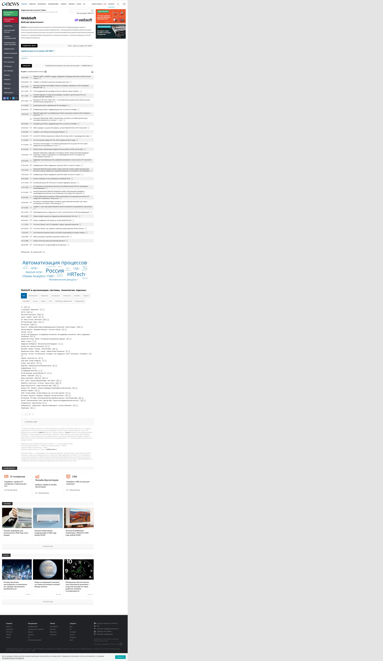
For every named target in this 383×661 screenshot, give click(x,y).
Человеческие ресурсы (63, 279)
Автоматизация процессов (54, 262)
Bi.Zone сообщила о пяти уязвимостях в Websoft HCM (51, 179)
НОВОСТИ (32, 4)
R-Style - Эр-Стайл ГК (28, 363)
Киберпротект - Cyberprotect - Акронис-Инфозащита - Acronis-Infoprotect (46, 405)
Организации (33, 296)
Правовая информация (105, 634)
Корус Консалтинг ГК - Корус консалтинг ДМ (36, 385)
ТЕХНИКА (72, 4)
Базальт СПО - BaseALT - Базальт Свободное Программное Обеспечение (46, 388)
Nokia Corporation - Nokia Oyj (31, 378)
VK (70, 629)
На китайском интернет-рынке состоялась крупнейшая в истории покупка (59, 233)
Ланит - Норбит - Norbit (29, 317)
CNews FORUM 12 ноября (8, 13)
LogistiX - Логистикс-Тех (29, 358)
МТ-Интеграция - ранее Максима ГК (33, 373)
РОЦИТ (84, 266)
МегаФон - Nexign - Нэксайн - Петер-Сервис (36, 349)
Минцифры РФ (50, 266)
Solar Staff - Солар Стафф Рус (31, 361)
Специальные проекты (36, 629)
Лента (84, 278)
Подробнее (24, 58)
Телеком (6, 75)
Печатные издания (34, 640)
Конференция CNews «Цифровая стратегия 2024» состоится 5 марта (56, 165)
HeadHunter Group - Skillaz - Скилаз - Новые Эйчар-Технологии (42, 351)
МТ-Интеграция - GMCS (29, 322)
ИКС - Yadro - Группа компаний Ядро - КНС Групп (38, 380)
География (26, 301)
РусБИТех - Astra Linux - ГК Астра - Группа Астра (37, 383)
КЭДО (50, 276)
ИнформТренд (26, 368)
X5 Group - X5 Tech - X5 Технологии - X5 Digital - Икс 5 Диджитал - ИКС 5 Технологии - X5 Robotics (54, 354)
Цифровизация (9, 49)
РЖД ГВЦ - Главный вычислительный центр (36, 366)
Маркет (30, 632)
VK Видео (73, 632)
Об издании (54, 626)
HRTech (76, 274)
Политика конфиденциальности (108, 629)
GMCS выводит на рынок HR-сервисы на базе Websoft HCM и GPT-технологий (60, 128)
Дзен (71, 640)
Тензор (23, 332)
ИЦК (59, 266)
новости (41, 432)
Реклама (53, 629)
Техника (31, 635)
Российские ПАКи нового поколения (10, 43)
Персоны (86, 296)
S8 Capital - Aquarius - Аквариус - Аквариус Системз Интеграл (42, 395)
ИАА (50, 301)
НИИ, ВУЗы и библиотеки (63, 301)
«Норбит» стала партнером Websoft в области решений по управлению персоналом (62, 207)
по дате (23, 71)
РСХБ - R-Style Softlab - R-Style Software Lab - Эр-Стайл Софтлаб (42, 393)
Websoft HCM (55, 30)
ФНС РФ (84, 270)
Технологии (67, 296)
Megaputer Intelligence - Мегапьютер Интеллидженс (39, 344)
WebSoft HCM (34, 272)
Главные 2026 (10, 37)
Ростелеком (25, 324)
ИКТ (24, 296)
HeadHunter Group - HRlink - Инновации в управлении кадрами (43, 339)
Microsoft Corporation (28, 314)
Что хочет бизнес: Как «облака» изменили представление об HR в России (58, 228)
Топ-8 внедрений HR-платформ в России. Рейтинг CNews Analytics (56, 91)
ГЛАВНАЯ (24, 4)
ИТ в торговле (8, 71)
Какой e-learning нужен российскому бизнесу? (49, 241)
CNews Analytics (33, 276)
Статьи (35, 301)
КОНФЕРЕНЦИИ (53, 4)
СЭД (75, 268)
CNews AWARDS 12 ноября (9, 20)
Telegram (73, 637)
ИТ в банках (8, 66)
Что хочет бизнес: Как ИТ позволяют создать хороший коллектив (55, 224)
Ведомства (44, 296)
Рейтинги (7, 88)
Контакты (53, 635)
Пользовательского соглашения (13, 658)
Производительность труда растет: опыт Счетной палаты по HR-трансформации (61, 212)
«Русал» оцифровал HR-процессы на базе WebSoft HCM (52, 220)
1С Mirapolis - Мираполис (30, 309)
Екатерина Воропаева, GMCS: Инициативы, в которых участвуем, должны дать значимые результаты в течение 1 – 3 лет (60, 119)
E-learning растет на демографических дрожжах (49, 245)
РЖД (84, 268)
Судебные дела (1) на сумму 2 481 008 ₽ (37, 51)
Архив (8, 637)
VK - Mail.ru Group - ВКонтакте (31, 319)
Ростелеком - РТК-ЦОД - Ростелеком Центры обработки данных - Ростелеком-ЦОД (49, 398)
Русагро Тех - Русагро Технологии (32, 346)
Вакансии (53, 632)
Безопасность (8, 57)
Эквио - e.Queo (26, 341)
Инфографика (8, 93)
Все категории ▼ (85, 13)
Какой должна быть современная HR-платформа (50, 105)
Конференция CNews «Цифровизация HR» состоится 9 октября (55, 109)
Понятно (120, 657)
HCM (34, 268)
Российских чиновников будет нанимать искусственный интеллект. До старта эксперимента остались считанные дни (60, 202)
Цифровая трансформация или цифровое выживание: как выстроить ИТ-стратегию (62, 160)
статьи (67, 432)
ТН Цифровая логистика (29, 371)
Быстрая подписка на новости (107, 623)
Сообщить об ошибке (104, 631)
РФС (25, 266)
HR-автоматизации (73, 27)
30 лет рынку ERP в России (9, 31)
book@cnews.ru (87, 66)
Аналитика (42, 4)
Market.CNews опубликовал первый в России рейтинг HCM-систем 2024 (58, 149)
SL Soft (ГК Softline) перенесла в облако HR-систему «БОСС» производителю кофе (61, 136)
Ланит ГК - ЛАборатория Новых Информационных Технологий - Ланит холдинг (48, 327)
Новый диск (25, 408)
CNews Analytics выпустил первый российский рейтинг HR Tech (55, 216)
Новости (9, 626)
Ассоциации (55, 296)
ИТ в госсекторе (9, 62)
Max (71, 626)
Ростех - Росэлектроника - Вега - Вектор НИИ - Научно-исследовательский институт (50, 400)
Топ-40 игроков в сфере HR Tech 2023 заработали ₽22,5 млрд (54, 140)
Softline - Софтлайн (27, 376)
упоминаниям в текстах (36, 71)
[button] (118, 4)
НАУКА (79, 4)
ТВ (84, 4)
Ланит (25, 268)
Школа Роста (8, 26)
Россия (55, 270)
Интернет (7, 79)
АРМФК (67, 270)
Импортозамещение (10, 53)
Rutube (72, 635)
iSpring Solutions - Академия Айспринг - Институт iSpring (40, 329)
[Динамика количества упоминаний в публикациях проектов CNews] (92, 72)
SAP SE (59, 276)
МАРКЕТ (64, 4)
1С (67, 268)
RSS (98, 626)
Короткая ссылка (31, 422)
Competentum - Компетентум (31, 403)
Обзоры (8, 635)
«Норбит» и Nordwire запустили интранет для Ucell (51, 82)
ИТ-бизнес (7, 84)
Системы (77, 296)
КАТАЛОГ (111, 4)
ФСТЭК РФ (59, 274)
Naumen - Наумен (27, 390)
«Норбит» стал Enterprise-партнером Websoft (49, 132)
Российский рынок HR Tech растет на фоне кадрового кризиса (54, 183)
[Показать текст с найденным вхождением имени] (45, 72)
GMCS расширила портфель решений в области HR (51, 237)
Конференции (33, 626)
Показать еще (48, 546)
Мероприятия (79, 301)
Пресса (43, 301)
